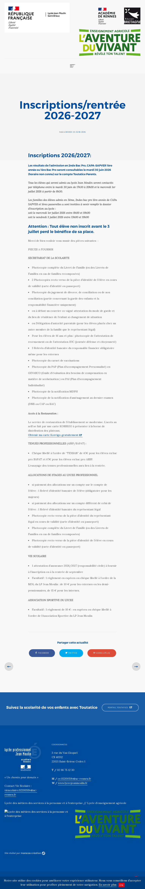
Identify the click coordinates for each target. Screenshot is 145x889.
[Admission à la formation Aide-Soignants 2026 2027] (9, 666)
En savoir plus (107, 884)
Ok (121, 885)
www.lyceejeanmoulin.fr (72, 783)
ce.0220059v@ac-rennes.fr (74, 778)
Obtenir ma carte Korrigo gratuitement (53, 435)
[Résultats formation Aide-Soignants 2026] (136, 666)
